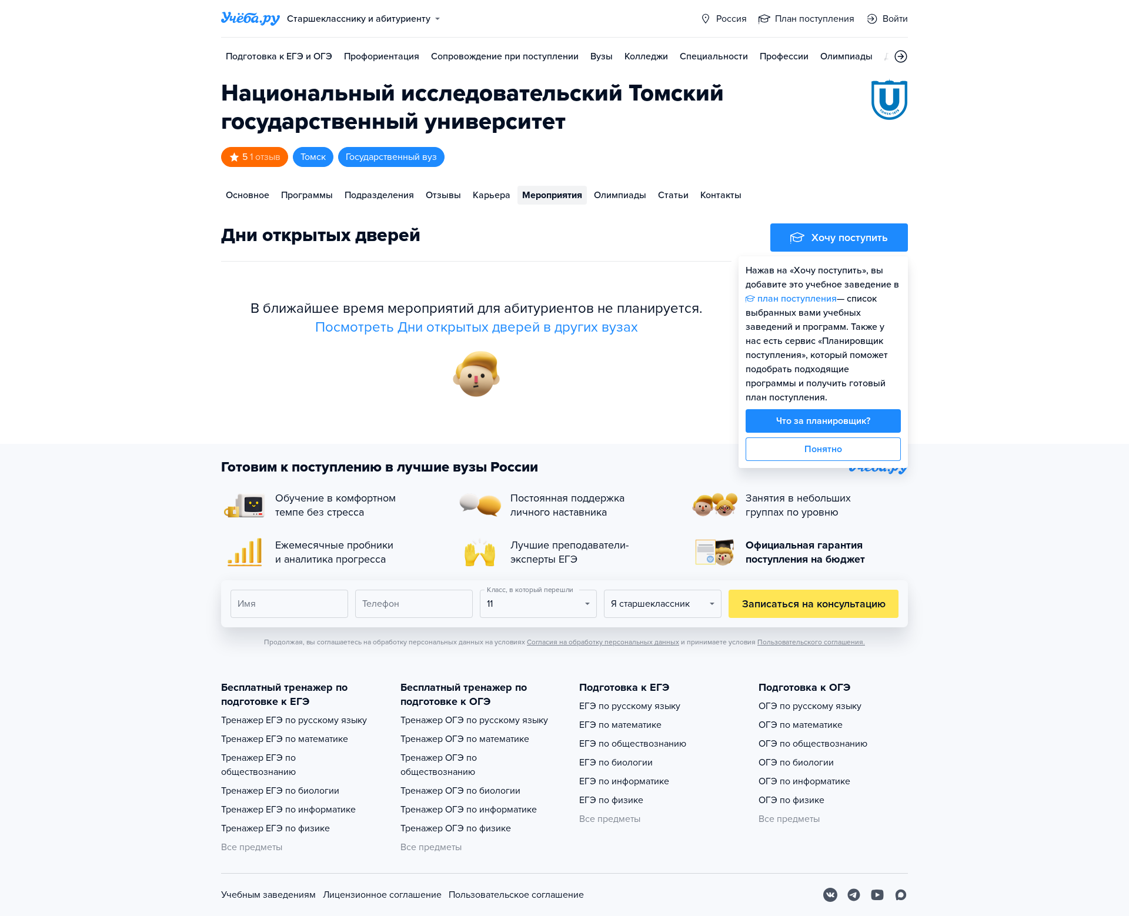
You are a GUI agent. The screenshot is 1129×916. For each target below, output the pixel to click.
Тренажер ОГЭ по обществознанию (438, 765)
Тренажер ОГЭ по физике (455, 828)
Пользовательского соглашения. (811, 642)
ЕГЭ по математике (620, 725)
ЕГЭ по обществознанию (632, 744)
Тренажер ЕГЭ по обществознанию (258, 765)
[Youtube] (877, 895)
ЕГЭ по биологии (616, 762)
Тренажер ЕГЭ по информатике (288, 809)
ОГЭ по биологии (796, 762)
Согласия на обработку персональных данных (603, 642)
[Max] (901, 895)
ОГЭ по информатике (804, 781)
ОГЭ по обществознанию (813, 744)
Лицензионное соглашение (382, 895)
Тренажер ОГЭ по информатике (468, 809)
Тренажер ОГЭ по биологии (460, 791)
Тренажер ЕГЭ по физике (275, 828)
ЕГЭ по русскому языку (629, 706)
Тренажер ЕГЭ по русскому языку (294, 720)
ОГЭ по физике (791, 800)
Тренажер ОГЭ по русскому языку (474, 720)
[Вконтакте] (830, 895)
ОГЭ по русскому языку (810, 706)
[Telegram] (854, 895)
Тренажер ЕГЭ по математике (284, 739)
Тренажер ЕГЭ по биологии (280, 791)
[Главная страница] (250, 19)
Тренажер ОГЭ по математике (464, 739)
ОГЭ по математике (801, 725)
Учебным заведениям (268, 895)
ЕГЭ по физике (611, 800)
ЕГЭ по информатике (624, 781)
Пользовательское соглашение (516, 895)
